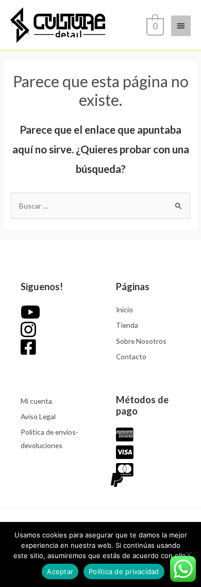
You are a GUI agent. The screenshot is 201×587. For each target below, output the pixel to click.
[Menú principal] (181, 25)
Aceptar (60, 571)
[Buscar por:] (100, 205)
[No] (188, 554)
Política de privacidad (124, 571)
